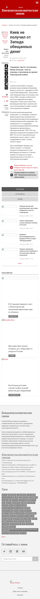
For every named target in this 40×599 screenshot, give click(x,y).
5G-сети (15, 500)
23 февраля (33, 497)
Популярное (20, 194)
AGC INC (8, 502)
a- (4, 101)
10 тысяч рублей (8, 497)
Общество (21, 60)
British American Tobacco (22, 518)
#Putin (4, 494)
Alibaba (23, 502)
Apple (11, 505)
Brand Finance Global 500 (25, 516)
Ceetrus (21, 521)
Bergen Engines (31, 513)
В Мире (12, 355)
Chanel (28, 521)
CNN (23, 524)
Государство (14, 395)
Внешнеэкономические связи (20, 12)
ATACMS (27, 508)
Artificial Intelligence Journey (12, 508)
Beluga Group (19, 513)
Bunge (34, 518)
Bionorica (5, 516)
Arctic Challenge (20, 505)
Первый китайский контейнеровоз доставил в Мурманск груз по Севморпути (28, 209)
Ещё (19, 263)
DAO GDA (23, 533)
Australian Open (25, 510)
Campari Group (7, 521)
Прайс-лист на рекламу (20, 591)
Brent (4, 518)
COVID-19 (12, 526)
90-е (3, 502)
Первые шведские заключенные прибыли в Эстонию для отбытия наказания (28, 252)
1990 (16, 497)
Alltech (4, 505)
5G (10, 500)
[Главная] (20, 7)
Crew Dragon (14, 533)
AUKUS (16, 510)
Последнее (27, 189)
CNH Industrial (16, 524)
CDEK (15, 521)
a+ (7, 101)
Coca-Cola (29, 524)
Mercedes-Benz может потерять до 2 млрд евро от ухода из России (20, 348)
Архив (20, 199)
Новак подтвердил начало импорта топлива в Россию (28, 223)
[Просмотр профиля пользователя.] (5, 35)
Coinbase (5, 526)
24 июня (5, 500)
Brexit (10, 518)
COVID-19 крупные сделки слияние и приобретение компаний (19, 530)
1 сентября (31, 494)
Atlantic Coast (7, 510)
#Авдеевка (12, 494)
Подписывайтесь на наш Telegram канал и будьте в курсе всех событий (26, 168)
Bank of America (7, 513)
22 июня (25, 497)
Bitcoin (12, 516)
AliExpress (31, 502)
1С (20, 497)
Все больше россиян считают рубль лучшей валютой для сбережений (19, 388)
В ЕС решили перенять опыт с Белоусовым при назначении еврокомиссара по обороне (20, 308)
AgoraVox (16, 502)
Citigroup (5, 524)
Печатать (5, 97)
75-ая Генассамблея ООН (27, 500)
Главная (4, 25)
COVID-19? (5, 533)
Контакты (20, 595)
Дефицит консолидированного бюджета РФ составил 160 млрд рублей (27, 237)
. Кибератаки (21, 494)
